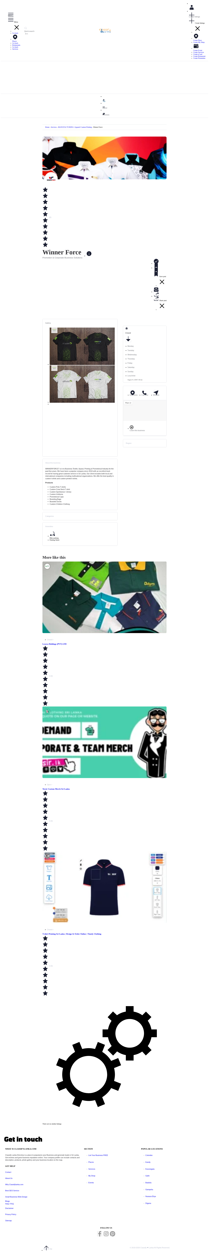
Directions (133, 395)
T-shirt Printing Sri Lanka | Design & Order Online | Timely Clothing (71, 934)
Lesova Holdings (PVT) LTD (54, 644)
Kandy (147, 1162)
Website (156, 395)
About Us (8, 1178)
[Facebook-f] (99, 1233)
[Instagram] (106, 1233)
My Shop (91, 1176)
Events (91, 1183)
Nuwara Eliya (150, 1196)
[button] (16, 31)
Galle (147, 1176)
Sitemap (8, 1221)
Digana (148, 1203)
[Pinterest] (112, 1233)
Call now (144, 395)
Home (47, 127)
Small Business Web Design (16, 1197)
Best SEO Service (12, 1191)
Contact (8, 1172)
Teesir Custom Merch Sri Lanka (56, 789)
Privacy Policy (10, 1214)
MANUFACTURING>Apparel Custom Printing (75, 127)
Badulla (148, 1183)
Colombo (149, 1155)
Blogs (7, 1201)
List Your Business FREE (98, 1155)
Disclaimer (9, 1208)
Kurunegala (149, 1169)
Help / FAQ (9, 1204)
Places (91, 1162)
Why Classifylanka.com (14, 1184)
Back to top (48, 1249)
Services (54, 127)
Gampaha (149, 1189)
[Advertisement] (104, 77)
